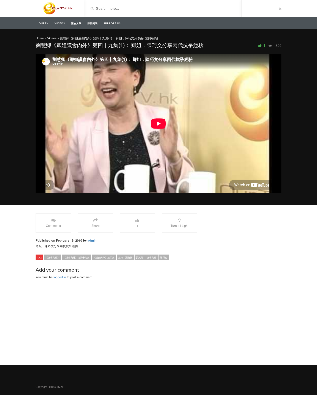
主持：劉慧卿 (125, 257)
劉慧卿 (139, 257)
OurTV (44, 23)
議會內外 (151, 257)
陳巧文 (163, 257)
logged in (59, 277)
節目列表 (92, 23)
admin (92, 240)
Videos (60, 23)
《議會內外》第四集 (104, 257)
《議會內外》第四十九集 (76, 257)
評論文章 (76, 23)
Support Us (112, 23)
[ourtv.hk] (58, 8)
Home (40, 38)
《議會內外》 (53, 257)
